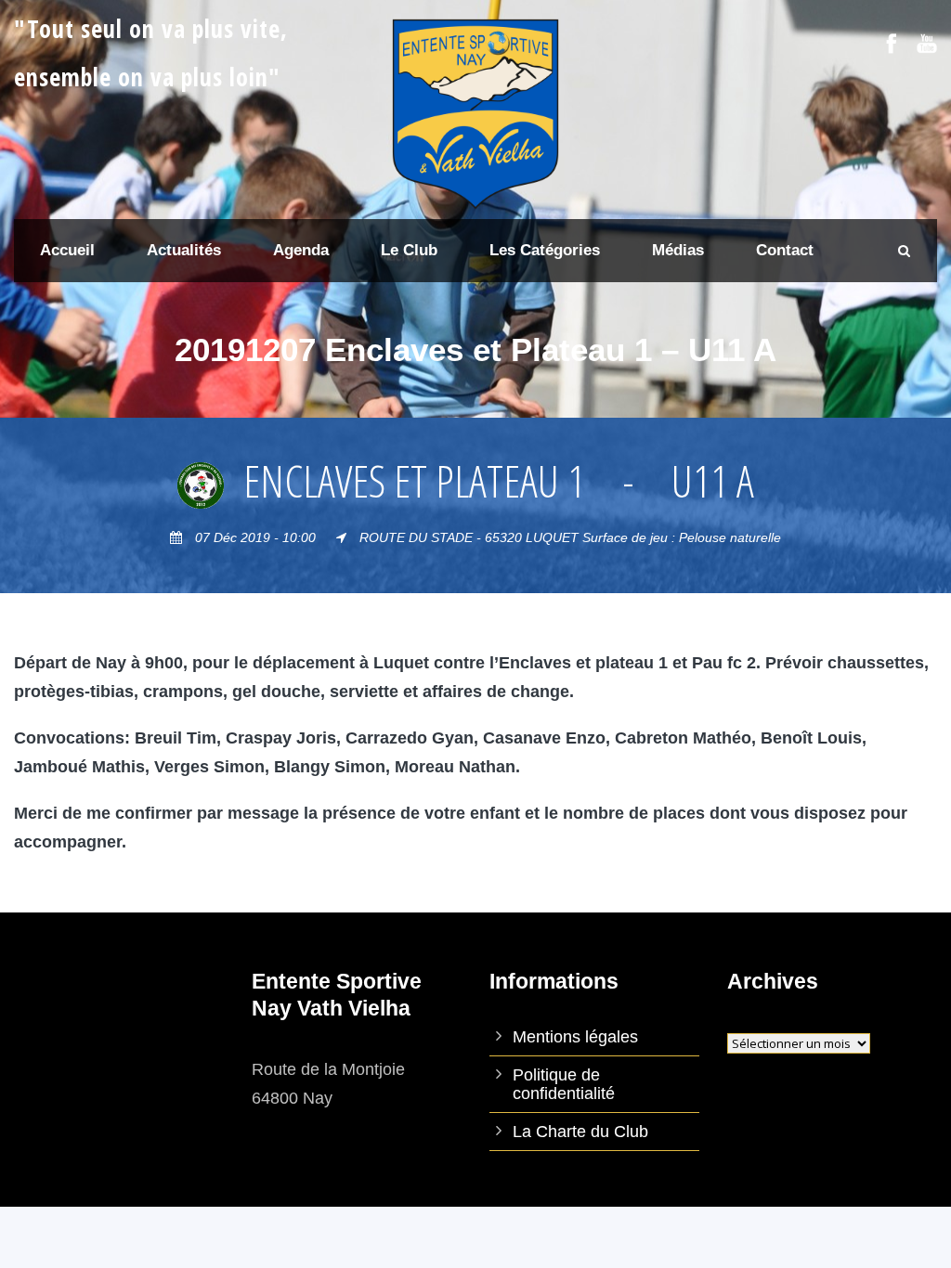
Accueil (67, 250)
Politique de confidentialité (564, 1084)
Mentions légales (575, 1037)
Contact (785, 250)
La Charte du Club (580, 1131)
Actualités (184, 250)
